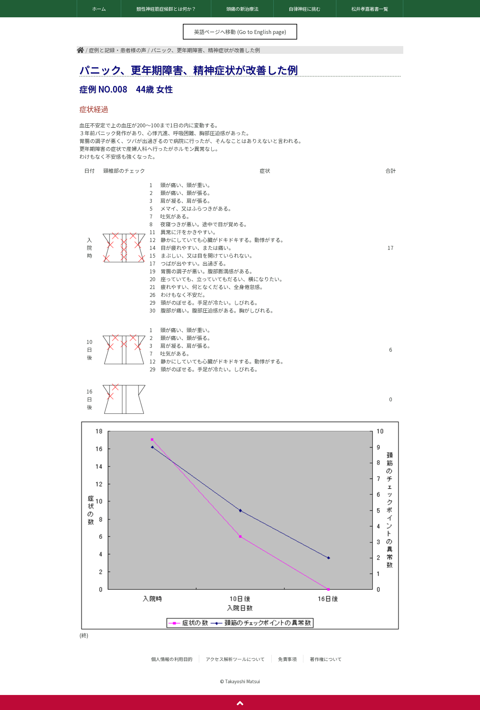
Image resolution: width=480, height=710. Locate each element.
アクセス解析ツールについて (235, 659)
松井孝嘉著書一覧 (369, 8)
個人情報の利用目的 (171, 659)
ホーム (99, 8)
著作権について (326, 659)
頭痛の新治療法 (242, 8)
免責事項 (287, 659)
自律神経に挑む (305, 8)
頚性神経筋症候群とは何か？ (166, 8)
